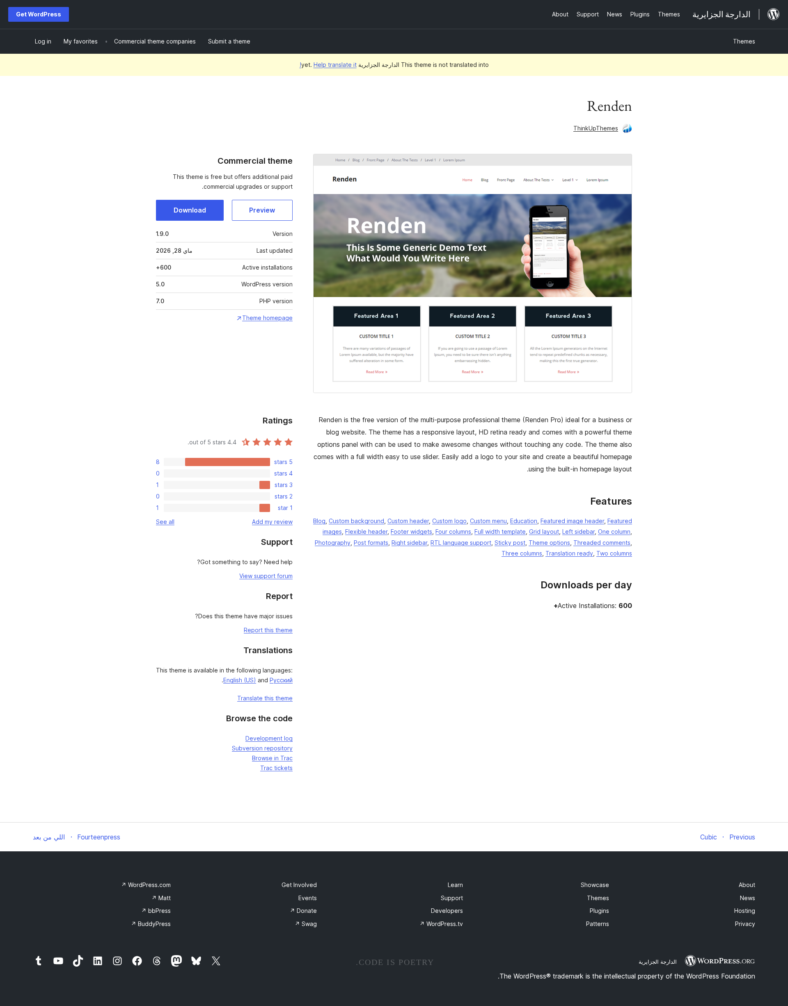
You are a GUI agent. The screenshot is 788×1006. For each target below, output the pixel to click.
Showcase (595, 884)
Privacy (745, 923)
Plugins (599, 910)
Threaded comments (601, 542)
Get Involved (299, 884)
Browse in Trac (272, 757)
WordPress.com (146, 884)
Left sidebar (578, 531)
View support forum (266, 575)
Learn (455, 884)
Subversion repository (262, 748)
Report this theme (268, 629)
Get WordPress (38, 14)
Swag (306, 923)
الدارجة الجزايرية (658, 961)
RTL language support (461, 542)
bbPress (156, 910)
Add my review (272, 521)
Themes (744, 41)
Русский (281, 680)
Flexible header (366, 531)
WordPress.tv (441, 923)
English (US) (239, 680)
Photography (332, 542)
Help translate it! (328, 64)
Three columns (522, 553)
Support (452, 897)
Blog (319, 520)
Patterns (597, 923)
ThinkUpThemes (595, 128)
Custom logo (449, 520)
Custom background (356, 520)
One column (614, 531)
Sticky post (510, 542)
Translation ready (569, 553)
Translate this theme (265, 698)
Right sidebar (409, 542)
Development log (269, 738)
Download (190, 210)
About (747, 884)
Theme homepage (267, 317)
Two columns (614, 553)
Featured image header (572, 520)
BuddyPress (151, 923)
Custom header (408, 520)
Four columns (453, 531)
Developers (447, 910)
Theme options (549, 542)
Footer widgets (411, 531)
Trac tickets (276, 767)
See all (165, 521)
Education (523, 520)
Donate (303, 910)
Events (307, 897)
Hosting (744, 910)
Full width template (500, 531)
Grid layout (544, 531)
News (747, 897)
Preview (262, 210)
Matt (161, 897)
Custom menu (488, 520)
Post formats (371, 542)
